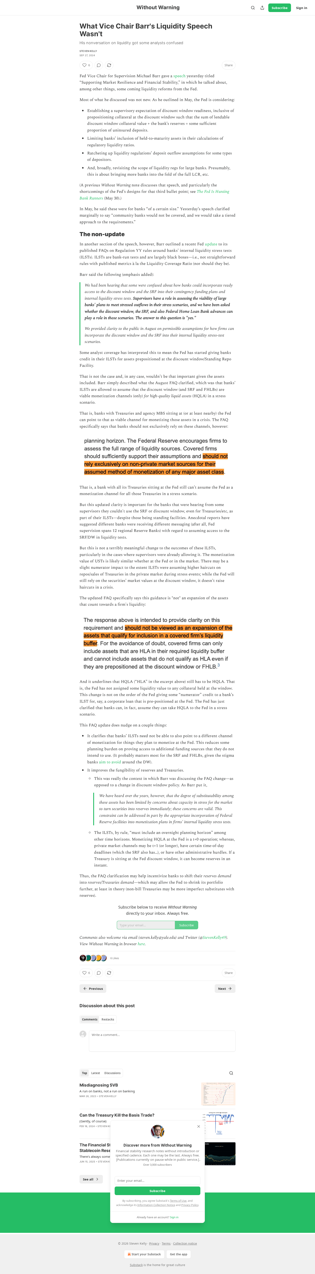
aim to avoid (110, 762)
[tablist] (98, 1019)
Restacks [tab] (108, 1019)
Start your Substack (146, 1254)
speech (179, 76)
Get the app (178, 1254)
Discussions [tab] (112, 1073)
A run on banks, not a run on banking (107, 1091)
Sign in (301, 8)
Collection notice (185, 1243)
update (211, 244)
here (141, 944)
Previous (96, 988)
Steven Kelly (88, 51)
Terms (166, 1243)
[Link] (73, 234)
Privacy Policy (189, 1205)
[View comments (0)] (98, 65)
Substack (136, 1265)
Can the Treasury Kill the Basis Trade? (117, 1115)
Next (222, 988)
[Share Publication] (262, 7)
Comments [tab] (89, 1019)
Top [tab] (84, 1073)
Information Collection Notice (156, 1205)
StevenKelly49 (214, 937)
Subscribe (280, 8)
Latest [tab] (95, 1073)
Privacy (154, 1243)
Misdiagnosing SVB (99, 1085)
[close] (198, 1126)
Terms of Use (178, 1201)
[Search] (253, 7)
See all (88, 1179)
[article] (157, 1094)
